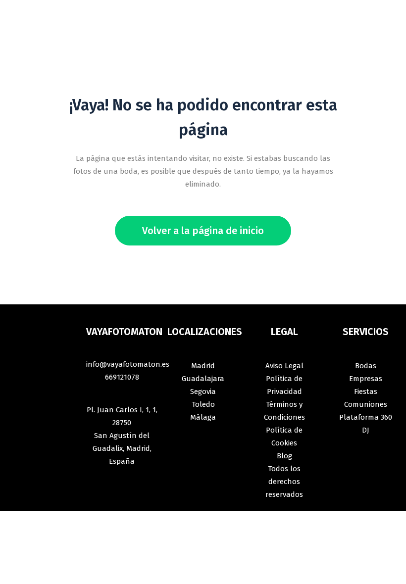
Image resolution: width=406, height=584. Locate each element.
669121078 (122, 377)
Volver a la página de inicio (203, 231)
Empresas (365, 378)
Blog (284, 455)
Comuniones (365, 404)
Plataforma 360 (365, 417)
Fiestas (365, 391)
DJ (365, 430)
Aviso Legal (284, 365)
